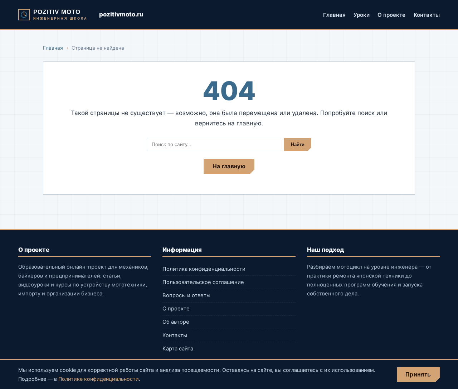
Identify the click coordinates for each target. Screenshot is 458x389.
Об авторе (175, 322)
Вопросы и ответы (186, 295)
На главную (229, 166)
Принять (418, 374)
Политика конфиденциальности (203, 269)
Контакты (427, 14)
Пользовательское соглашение (203, 282)
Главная (334, 14)
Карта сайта (177, 348)
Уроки (362, 14)
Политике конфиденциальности (98, 379)
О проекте (391, 14)
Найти (297, 144)
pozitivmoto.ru (121, 14)
